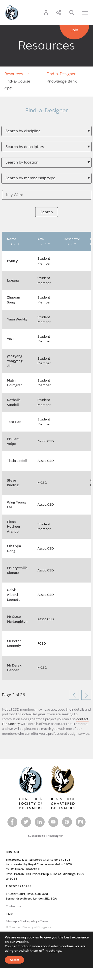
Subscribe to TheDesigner (45, 836)
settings (55, 951)
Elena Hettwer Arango (13, 527)
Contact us (13, 906)
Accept (14, 960)
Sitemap (11, 921)
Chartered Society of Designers (11, 12)
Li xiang (13, 280)
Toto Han (14, 422)
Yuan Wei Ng (17, 319)
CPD (8, 88)
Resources (14, 73)
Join (74, 30)
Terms (44, 921)
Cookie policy (28, 921)
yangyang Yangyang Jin (15, 361)
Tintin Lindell (17, 461)
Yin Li (11, 339)
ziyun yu (13, 261)
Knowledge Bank (62, 81)
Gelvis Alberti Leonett (13, 594)
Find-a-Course (17, 81)
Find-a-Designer (61, 73)
